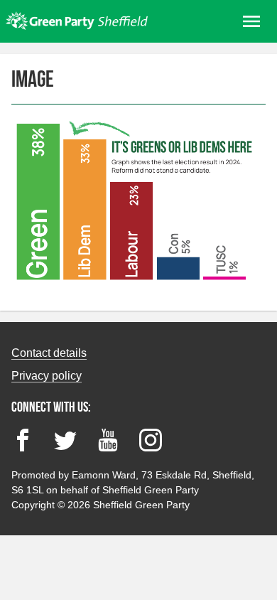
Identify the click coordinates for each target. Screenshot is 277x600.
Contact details (49, 353)
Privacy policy (46, 376)
